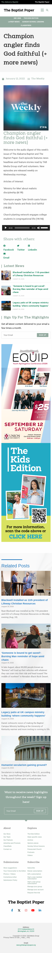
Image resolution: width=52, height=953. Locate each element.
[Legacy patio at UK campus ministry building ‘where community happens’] (6, 305)
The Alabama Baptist (9, 2)
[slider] (45, 227)
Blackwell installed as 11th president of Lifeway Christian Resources (31, 274)
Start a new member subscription (34, 878)
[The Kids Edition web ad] (26, 492)
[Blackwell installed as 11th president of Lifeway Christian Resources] (6, 275)
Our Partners (8, 840)
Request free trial (33, 893)
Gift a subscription (34, 874)
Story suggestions (10, 868)
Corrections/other (10, 877)
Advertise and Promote (11, 843)
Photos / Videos (9, 874)
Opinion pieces (32, 843)
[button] (47, 10)
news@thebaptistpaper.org (26, 945)
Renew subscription (34, 871)
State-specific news (34, 837)
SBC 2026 (17, 18)
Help (23, 938)
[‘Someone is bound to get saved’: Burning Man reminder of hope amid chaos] (6, 290)
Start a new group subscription (33, 882)
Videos (30, 855)
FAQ (28, 938)
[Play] (5, 227)
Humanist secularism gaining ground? (24, 765)
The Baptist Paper (42, 2)
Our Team (6, 837)
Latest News (14, 22)
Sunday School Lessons (33, 22)
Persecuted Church (34, 849)
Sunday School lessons (36, 846)
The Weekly (38, 79)
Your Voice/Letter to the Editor (14, 871)
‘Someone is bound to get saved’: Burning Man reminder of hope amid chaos (30, 289)
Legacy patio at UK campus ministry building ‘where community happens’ (31, 304)
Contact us (7, 849)
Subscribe (31, 868)
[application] (26, 228)
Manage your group (34, 887)
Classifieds (26, 25)
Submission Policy (10, 880)
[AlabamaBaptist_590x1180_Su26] (26, 393)
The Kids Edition (31, 18)
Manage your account (35, 890)
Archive (30, 840)
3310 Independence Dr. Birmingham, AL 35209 (26, 930)
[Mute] (38, 227)
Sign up (42, 335)
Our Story (6, 834)
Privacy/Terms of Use (11, 938)
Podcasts (30, 852)
